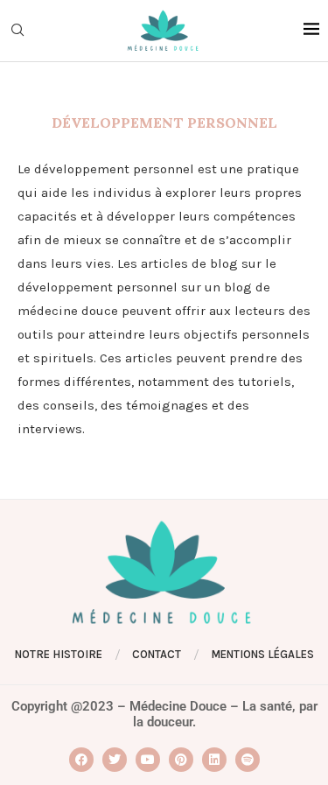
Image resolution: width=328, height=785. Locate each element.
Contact (156, 654)
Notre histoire (58, 654)
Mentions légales (262, 654)
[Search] (17, 31)
